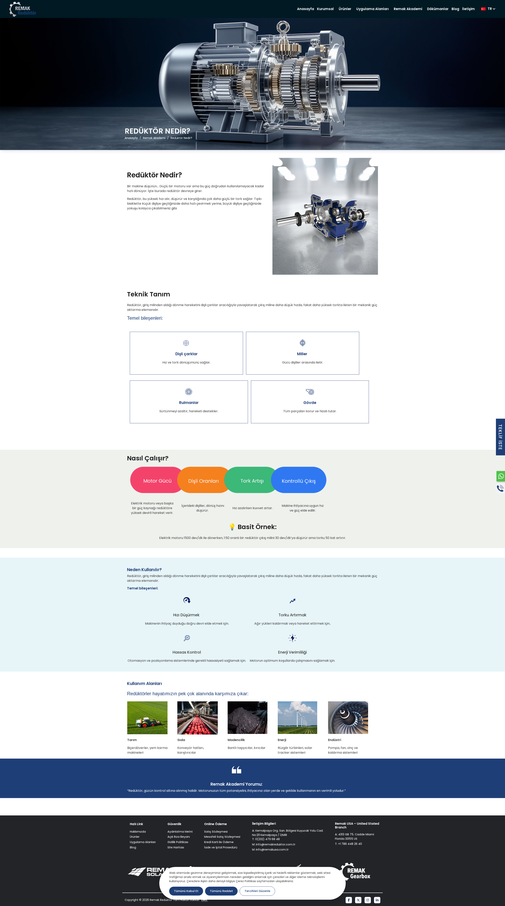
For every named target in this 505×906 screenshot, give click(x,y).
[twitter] (358, 900)
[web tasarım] (204, 900)
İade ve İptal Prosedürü (220, 847)
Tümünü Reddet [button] (221, 891)
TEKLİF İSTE (500, 437)
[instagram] (368, 900)
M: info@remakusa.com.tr (270, 850)
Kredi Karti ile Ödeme (219, 842)
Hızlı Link (136, 824)
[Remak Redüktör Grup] (23, 9)
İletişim (468, 9)
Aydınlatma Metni (180, 832)
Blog (455, 9)
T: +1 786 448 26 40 (348, 844)
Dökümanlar (438, 9)
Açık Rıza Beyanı (178, 837)
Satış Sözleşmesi (216, 832)
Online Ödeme (215, 824)
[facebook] (349, 900)
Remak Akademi (408, 9)
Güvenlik (174, 824)
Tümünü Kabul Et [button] (186, 891)
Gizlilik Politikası (177, 842)
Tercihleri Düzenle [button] (257, 891)
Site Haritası (175, 847)
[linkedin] (377, 900)
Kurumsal (325, 9)
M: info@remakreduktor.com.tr (273, 844)
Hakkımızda (138, 832)
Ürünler (345, 9)
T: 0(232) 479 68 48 (266, 839)
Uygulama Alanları (372, 9)
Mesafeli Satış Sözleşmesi (222, 837)
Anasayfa (305, 9)
